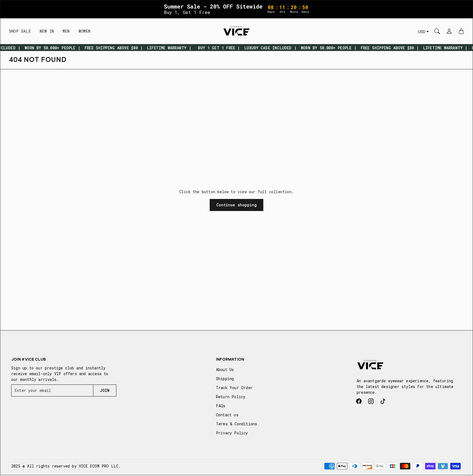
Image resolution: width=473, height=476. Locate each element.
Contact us (227, 414)
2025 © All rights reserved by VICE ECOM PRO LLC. (66, 466)
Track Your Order (234, 387)
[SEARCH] (437, 31)
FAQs (221, 405)
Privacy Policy (232, 432)
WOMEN (85, 31)
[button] (359, 401)
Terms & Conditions (236, 423)
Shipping (225, 378)
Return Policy (231, 396)
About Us (225, 369)
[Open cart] (461, 31)
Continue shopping (236, 204)
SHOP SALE (20, 31)
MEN (66, 31)
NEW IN (47, 31)
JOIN (104, 390)
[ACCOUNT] (449, 31)
